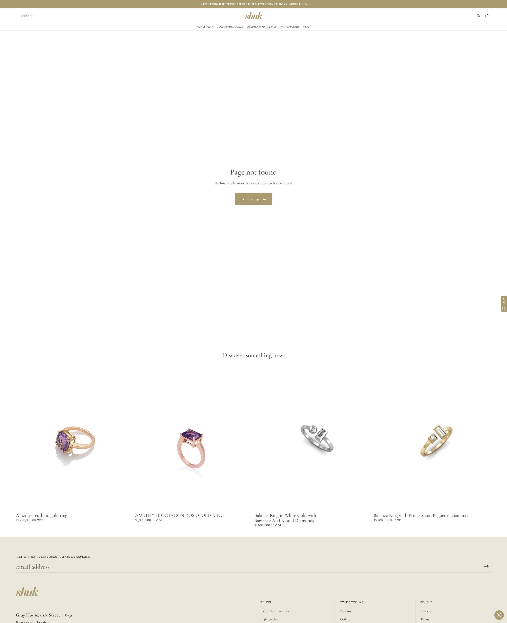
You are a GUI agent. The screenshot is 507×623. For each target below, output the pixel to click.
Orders (345, 619)
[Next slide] (366, 437)
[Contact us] (499, 615)
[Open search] (478, 15)
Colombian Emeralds (274, 611)
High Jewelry (269, 619)
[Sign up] (486, 566)
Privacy (425, 611)
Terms (424, 619)
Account (346, 611)
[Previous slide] (260, 437)
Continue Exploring (253, 199)
